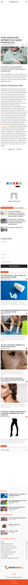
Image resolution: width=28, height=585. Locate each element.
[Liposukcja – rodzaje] (4, 532)
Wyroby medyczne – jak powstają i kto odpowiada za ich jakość (13, 276)
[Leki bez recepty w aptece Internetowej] (4, 519)
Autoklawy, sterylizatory (6, 550)
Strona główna (3, 34)
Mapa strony (14, 581)
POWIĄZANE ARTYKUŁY (6, 207)
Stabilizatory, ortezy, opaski (7, 543)
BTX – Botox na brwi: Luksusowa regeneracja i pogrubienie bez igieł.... (13, 379)
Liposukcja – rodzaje (13, 531)
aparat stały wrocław (5, 126)
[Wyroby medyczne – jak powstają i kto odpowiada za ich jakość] (14, 290)
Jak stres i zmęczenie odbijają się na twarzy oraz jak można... (13, 345)
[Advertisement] (14, 18)
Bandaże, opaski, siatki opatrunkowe (9, 547)
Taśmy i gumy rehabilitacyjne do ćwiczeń (10, 558)
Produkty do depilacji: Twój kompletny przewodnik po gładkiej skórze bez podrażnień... (13, 413)
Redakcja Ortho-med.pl (7, 44)
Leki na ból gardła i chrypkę (7, 554)
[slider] (5, 149)
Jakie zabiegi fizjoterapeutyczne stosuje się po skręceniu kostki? (14, 311)
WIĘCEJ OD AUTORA (18, 207)
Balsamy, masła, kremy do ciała (8, 545)
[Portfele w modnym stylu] (4, 526)
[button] (26, 2)
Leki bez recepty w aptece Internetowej (17, 517)
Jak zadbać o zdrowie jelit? (15, 227)
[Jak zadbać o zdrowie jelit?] (4, 229)
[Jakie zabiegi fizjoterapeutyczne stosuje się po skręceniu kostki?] (14, 325)
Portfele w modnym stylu (14, 524)
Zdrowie (2, 541)
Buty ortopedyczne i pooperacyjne (8, 552)
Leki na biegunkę (4, 556)
